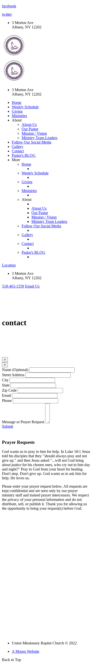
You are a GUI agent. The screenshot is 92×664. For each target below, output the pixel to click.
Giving (17, 111)
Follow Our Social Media (31, 142)
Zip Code (9, 390)
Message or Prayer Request (23, 422)
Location (9, 265)
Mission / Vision (34, 133)
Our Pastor (30, 129)
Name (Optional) (15, 370)
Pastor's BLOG (24, 155)
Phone (7, 400)
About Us (29, 124)
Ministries (19, 116)
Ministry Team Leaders (39, 138)
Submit (7, 426)
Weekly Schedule (25, 107)
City (5, 380)
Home (16, 102)
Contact (18, 151)
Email (6, 395)
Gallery (17, 147)
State (6, 385)
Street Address (13, 375)
